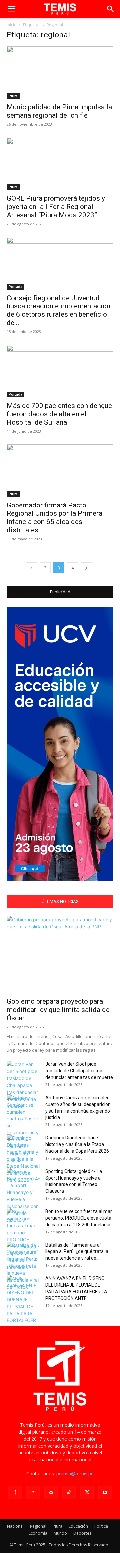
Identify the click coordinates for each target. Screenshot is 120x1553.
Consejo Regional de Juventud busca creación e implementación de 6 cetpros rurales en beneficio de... (58, 310)
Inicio (12, 25)
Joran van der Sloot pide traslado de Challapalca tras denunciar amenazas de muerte (79, 1070)
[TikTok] (69, 1492)
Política (101, 1526)
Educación (78, 1526)
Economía (38, 1533)
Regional (38, 1526)
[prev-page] (31, 567)
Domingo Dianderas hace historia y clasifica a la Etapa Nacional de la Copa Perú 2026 (77, 1144)
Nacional (15, 1526)
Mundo (60, 1533)
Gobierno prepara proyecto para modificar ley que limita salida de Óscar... (58, 1009)
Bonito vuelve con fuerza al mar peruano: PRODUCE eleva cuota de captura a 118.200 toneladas (78, 1218)
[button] (11, 9)
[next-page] (86, 567)
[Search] (110, 9)
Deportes (82, 1533)
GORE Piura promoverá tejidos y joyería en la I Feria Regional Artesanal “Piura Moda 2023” (56, 206)
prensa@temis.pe (75, 1473)
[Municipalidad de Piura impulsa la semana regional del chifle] (60, 72)
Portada (15, 286)
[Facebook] (15, 1492)
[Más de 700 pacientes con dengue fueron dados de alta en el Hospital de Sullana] (60, 371)
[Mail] (51, 1492)
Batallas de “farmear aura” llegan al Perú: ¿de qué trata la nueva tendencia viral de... (76, 1251)
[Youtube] (105, 1492)
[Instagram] (33, 1492)
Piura (13, 96)
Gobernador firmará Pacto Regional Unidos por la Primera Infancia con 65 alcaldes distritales (54, 517)
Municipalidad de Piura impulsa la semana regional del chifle (59, 111)
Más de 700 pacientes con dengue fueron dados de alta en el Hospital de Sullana (59, 414)
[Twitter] (87, 1492)
